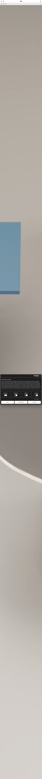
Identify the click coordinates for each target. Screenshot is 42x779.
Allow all (34, 402)
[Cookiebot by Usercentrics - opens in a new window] (34, 376)
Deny (8, 402)
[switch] (15, 395)
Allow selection (21, 402)
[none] (21, 777)
